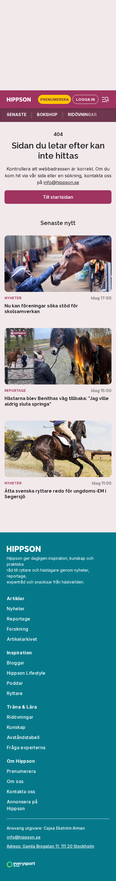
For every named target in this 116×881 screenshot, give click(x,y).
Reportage (18, 619)
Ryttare (15, 693)
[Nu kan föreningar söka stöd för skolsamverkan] (58, 275)
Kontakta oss (21, 791)
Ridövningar (20, 717)
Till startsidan (58, 197)
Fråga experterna (26, 747)
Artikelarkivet (22, 639)
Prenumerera (54, 99)
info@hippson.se (61, 182)
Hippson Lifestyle (26, 673)
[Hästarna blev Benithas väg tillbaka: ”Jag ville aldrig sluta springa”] (58, 367)
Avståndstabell (23, 737)
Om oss (15, 781)
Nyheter (16, 608)
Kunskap (16, 727)
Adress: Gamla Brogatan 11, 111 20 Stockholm (50, 846)
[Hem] (20, 99)
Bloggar (15, 663)
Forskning (17, 629)
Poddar (15, 683)
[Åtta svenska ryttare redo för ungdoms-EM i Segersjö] (58, 460)
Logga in (85, 99)
